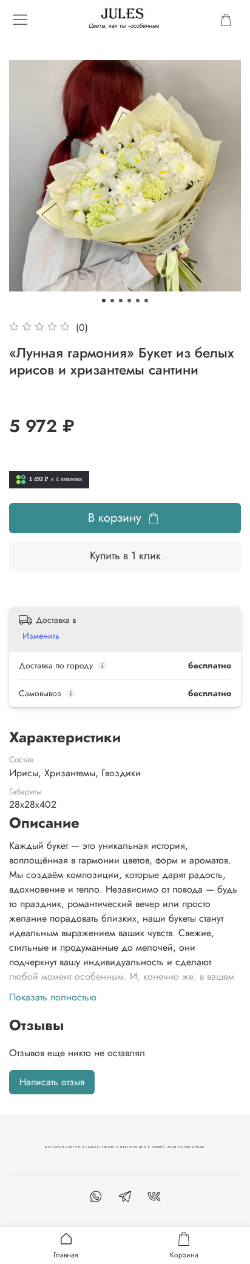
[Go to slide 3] (121, 300)
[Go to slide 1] (104, 300)
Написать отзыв (51, 1082)
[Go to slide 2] (112, 300)
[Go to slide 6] (146, 300)
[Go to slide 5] (138, 300)
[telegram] (125, 1198)
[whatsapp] (95, 1198)
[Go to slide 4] (129, 300)
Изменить (40, 635)
